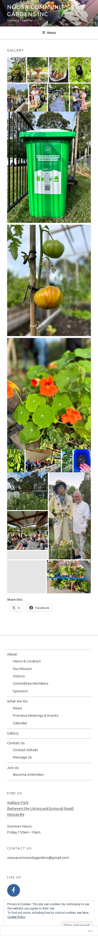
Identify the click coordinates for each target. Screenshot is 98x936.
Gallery (13, 733)
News (17, 708)
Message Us (22, 757)
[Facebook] (13, 890)
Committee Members (30, 683)
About (12, 654)
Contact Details (25, 750)
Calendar (20, 723)
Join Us (13, 768)
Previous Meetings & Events (36, 715)
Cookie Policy (16, 916)
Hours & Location (27, 661)
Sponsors (20, 691)
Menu (51, 33)
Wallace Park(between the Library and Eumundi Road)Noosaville (40, 808)
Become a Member (28, 774)
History (19, 676)
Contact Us (16, 743)
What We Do (17, 701)
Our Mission (22, 669)
